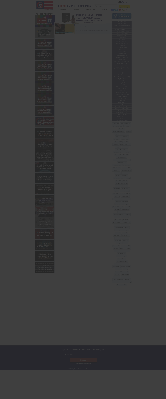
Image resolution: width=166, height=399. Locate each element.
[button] (83, 215)
